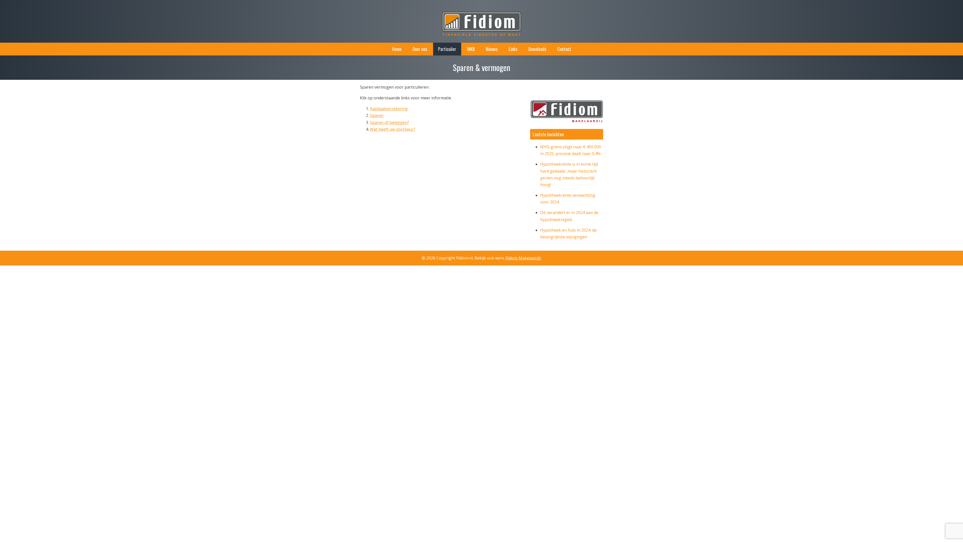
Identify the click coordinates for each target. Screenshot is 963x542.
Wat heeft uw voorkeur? (392, 129)
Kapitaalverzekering (389, 108)
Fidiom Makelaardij (523, 258)
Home (397, 49)
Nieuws (492, 49)
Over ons (420, 49)
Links (513, 49)
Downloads (537, 49)
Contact (564, 49)
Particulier (447, 49)
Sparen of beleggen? (389, 122)
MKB (471, 49)
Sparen (376, 115)
